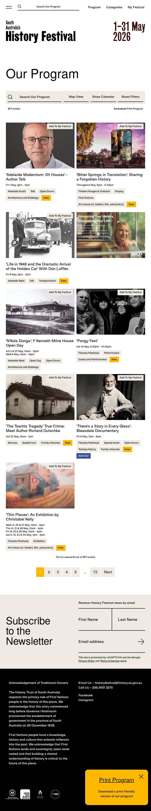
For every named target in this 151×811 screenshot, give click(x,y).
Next (108, 571)
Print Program (128, 109)
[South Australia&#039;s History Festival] (41, 31)
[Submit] (19, 6)
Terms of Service (110, 660)
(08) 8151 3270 (102, 687)
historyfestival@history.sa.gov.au (118, 683)
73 (95, 571)
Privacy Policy (86, 660)
